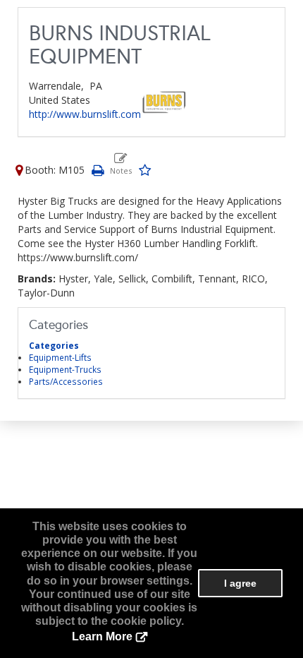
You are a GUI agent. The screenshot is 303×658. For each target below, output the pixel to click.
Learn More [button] (102, 636)
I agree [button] (240, 583)
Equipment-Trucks (65, 369)
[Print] (97, 170)
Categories (54, 345)
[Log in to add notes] (121, 164)
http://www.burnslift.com (85, 114)
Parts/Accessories (66, 381)
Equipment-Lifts (60, 357)
